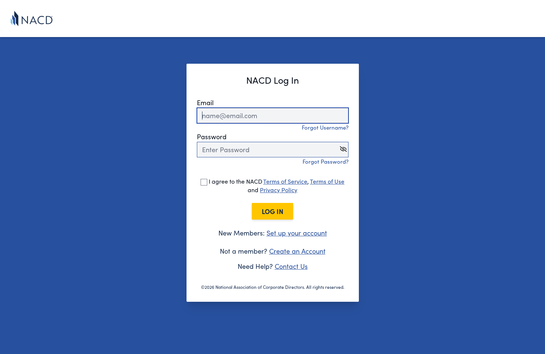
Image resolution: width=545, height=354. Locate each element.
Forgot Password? (326, 161)
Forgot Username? (325, 127)
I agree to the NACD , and (275, 185)
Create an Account (297, 251)
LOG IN (272, 211)
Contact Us (291, 266)
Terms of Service (285, 181)
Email (205, 102)
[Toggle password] (343, 149)
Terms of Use (327, 181)
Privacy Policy (278, 190)
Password (212, 136)
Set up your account (297, 232)
